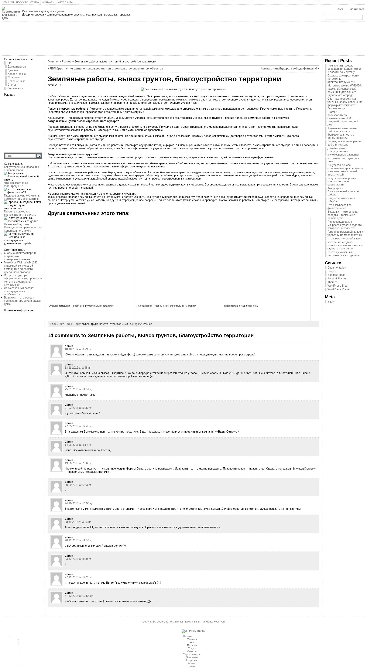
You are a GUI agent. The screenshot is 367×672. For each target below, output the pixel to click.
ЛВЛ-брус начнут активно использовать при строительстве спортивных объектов (106, 68)
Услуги (192, 648)
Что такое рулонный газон (344, 238)
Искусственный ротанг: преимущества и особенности (19, 291)
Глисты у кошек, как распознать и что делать (20, 213)
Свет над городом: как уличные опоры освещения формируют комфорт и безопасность (344, 103)
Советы (192, 651)
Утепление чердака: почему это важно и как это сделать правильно (345, 245)
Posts (339, 9)
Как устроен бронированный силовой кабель (22, 168)
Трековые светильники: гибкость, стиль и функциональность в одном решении (342, 133)
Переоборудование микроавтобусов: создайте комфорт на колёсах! (344, 225)
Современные (16, 81)
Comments (357, 9)
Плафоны (14, 77)
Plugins (332, 271)
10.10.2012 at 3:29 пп (78, 349)
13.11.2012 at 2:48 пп (78, 367)
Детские (13, 70)
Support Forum (336, 278)
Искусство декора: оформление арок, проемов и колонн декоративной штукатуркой (23, 280)
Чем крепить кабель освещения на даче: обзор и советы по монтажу (344, 69)
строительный (119, 323)
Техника (192, 639)
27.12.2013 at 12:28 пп (79, 577)
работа (103, 323)
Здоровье (192, 657)
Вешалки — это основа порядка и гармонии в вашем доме (22, 301)
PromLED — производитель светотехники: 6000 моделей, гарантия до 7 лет (342, 118)
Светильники (15, 88)
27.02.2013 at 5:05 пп (78, 407)
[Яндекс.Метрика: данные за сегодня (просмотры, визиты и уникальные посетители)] (193, 631)
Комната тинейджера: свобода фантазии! (289, 68)
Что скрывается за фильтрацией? (16, 184)
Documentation (336, 267)
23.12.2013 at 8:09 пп (78, 558)
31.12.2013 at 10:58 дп (79, 595)
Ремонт (192, 663)
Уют (192, 642)
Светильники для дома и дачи (43, 11)
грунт (94, 323)
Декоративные (17, 66)
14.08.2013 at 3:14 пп (78, 444)
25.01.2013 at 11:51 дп (79, 389)
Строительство (192, 654)
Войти (331, 301)
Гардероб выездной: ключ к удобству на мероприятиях (22, 197)
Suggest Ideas (336, 274)
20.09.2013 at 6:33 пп (78, 485)
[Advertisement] (30, 122)
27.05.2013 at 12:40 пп (79, 426)
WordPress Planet (338, 289)
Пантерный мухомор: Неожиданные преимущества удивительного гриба (23, 227)
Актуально (192, 660)
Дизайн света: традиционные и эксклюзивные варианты (343, 151)
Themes (332, 282)
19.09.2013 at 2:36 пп (78, 463)
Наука (192, 666)
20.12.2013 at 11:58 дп (79, 540)
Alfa (9, 63)
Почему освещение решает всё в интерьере (345, 143)
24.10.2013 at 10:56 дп (79, 503)
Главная (53, 61)
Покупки (192, 645)
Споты (12, 84)
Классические (17, 73)
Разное (66, 61)
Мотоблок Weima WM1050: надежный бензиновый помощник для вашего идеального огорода (21, 267)
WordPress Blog (337, 285)
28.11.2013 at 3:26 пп (78, 521)
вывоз (85, 323)
